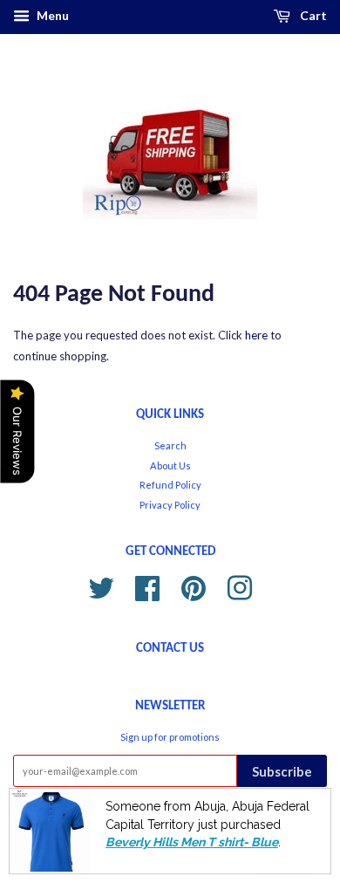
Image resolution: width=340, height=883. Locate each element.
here (256, 335)
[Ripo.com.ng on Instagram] (240, 586)
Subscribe (282, 771)
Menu (51, 15)
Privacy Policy (170, 504)
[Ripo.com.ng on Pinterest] (193, 586)
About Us (170, 465)
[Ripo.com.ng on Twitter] (101, 586)
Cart (312, 15)
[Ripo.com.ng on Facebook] (147, 586)
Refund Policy (170, 484)
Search (170, 445)
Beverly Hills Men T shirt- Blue (191, 842)
